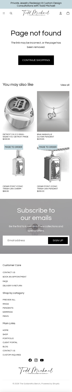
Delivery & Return (12, 286)
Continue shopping (36, 60)
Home (5, 330)
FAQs (5, 281)
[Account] (60, 13)
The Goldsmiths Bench (30, 384)
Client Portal (10, 342)
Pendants (8, 308)
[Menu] (4, 13)
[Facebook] (30, 360)
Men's (6, 316)
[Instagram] (36, 360)
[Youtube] (42, 360)
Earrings (8, 312)
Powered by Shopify (50, 384)
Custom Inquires (12, 355)
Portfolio (8, 338)
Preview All (9, 300)
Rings (6, 304)
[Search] (11, 13)
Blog (5, 347)
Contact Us (9, 272)
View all (64, 85)
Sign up (58, 240)
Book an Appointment (14, 277)
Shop (5, 334)
